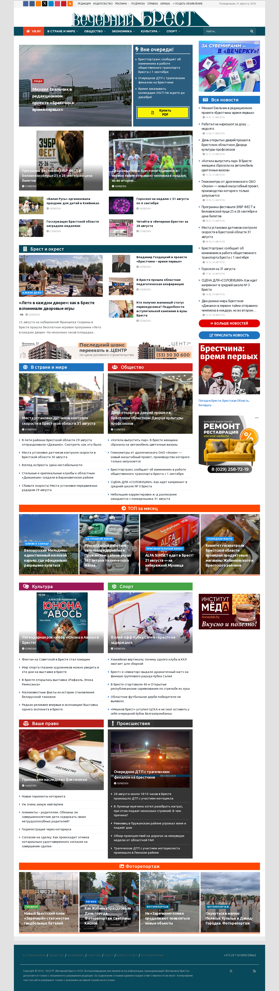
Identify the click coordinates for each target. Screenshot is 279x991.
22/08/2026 (145, 320)
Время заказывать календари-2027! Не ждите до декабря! (161, 93)
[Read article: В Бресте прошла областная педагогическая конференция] (121, 286)
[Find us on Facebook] (25, 3)
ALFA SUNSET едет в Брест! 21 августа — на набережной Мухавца (169, 560)
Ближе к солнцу (37, 544)
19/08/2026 (214, 573)
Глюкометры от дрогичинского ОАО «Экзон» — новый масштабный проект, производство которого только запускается (150, 457)
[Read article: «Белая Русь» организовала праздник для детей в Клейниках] (31, 205)
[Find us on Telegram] (51, 3)
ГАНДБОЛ (32, 907)
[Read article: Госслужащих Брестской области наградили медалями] (31, 228)
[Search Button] (252, 31)
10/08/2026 (32, 573)
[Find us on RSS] (70, 3)
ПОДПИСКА (138, 3)
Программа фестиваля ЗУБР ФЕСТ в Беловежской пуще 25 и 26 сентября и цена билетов (57, 175)
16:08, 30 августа (215, 294)
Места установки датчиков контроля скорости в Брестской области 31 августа (229, 232)
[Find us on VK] (32, 3)
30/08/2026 (120, 186)
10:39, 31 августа (215, 200)
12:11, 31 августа (215, 154)
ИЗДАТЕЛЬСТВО (103, 3)
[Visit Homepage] (139, 17)
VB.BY (36, 31)
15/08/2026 (93, 573)
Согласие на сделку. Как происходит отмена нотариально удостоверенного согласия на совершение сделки (55, 841)
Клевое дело (31, 292)
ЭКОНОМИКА (122, 31)
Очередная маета (219, 539)
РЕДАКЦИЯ (84, 3)
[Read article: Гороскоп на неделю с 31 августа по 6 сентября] (121, 205)
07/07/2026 (214, 931)
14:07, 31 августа (215, 117)
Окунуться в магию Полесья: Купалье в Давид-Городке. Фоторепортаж (229, 918)
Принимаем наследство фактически (54, 779)
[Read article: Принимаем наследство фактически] (61, 759)
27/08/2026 (55, 231)
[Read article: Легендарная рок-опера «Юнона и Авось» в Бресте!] (61, 622)
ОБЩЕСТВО (93, 31)
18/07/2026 (153, 931)
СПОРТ (171, 31)
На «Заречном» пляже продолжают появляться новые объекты (167, 918)
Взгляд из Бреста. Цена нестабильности (52, 465)
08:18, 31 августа (215, 241)
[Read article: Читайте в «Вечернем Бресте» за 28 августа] (121, 228)
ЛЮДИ (38, 81)
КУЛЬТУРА (149, 31)
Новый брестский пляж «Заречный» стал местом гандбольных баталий (46, 918)
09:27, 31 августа (215, 221)
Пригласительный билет (165, 548)
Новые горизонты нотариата (43, 796)
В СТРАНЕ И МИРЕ (61, 31)
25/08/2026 (145, 267)
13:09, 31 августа (215, 133)
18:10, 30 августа (215, 262)
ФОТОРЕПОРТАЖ (158, 907)
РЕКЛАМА (121, 3)
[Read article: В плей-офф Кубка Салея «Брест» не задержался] (150, 622)
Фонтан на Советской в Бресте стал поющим (56, 659)
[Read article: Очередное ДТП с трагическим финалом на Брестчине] (150, 759)
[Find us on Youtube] (63, 3)
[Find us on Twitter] (44, 3)
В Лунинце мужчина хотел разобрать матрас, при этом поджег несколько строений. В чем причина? (148, 811)
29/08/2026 (122, 783)
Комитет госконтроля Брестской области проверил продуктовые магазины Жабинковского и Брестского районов (229, 555)
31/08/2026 (47, 117)
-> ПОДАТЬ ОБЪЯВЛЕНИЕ (187, 3)
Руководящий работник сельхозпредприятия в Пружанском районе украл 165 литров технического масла (108, 555)
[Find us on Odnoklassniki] (38, 3)
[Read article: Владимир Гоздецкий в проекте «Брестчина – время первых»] (121, 263)
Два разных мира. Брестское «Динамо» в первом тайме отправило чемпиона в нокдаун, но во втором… (149, 175)
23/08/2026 (30, 648)
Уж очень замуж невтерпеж (42, 804)
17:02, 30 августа (215, 273)
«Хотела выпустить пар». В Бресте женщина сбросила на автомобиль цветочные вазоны (227, 165)
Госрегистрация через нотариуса (46, 829)
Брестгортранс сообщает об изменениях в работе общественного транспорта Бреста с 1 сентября (229, 252)
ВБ (35, 117)
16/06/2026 (30, 785)
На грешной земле (99, 539)
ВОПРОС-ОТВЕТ (127, 955)
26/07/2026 (32, 931)
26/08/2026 (34, 314)
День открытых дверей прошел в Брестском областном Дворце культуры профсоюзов (147, 417)
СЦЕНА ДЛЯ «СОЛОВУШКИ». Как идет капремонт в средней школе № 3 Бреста (230, 285)
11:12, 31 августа (215, 175)
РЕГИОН (91, 901)
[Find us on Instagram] (57, 3)
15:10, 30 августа (215, 315)
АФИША (165, 3)
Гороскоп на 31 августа (218, 269)
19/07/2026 (93, 931)
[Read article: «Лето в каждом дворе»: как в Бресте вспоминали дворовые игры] (61, 276)
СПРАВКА (152, 3)
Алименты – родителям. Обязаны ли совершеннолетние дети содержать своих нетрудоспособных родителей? (54, 817)
